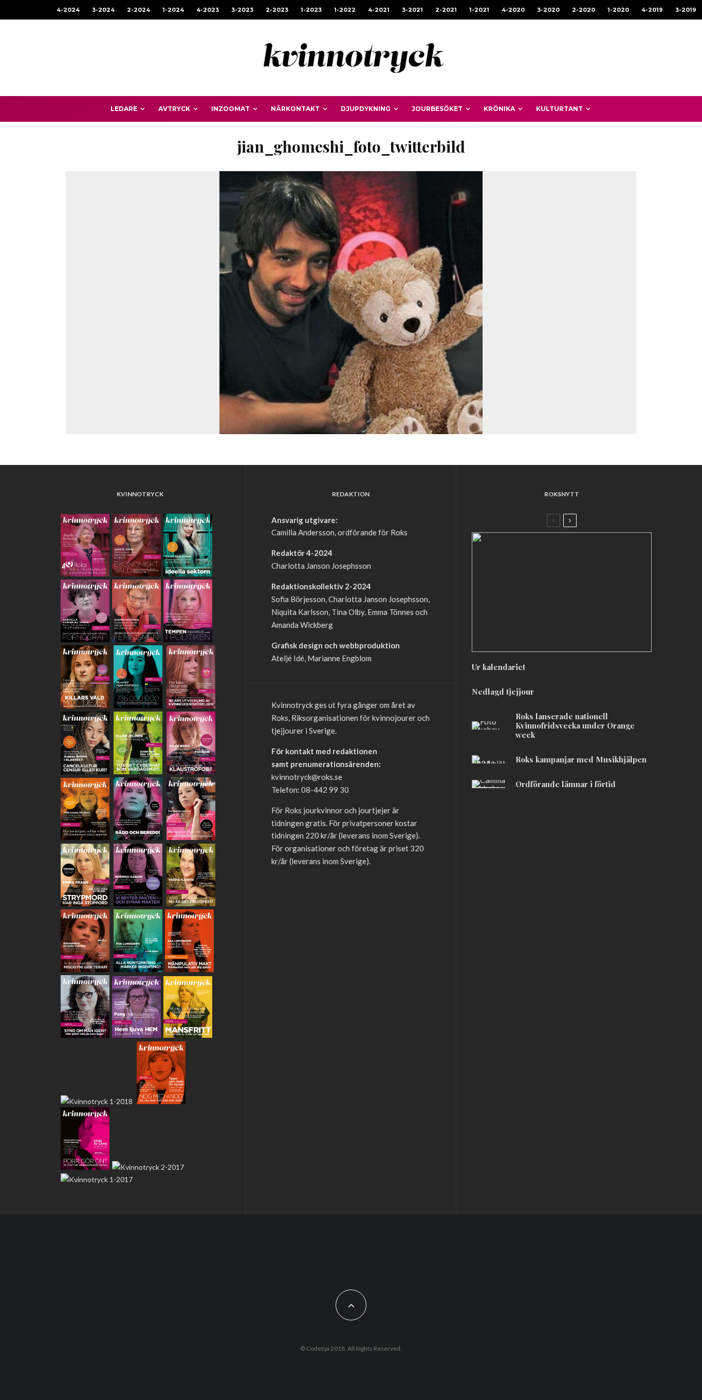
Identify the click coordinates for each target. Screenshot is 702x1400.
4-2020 (513, 9)
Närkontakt (295, 109)
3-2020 (548, 9)
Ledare (123, 109)
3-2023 (242, 9)
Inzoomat (230, 109)
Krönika (499, 109)
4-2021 (379, 9)
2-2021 (446, 9)
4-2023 (207, 9)
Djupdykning (366, 109)
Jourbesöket (437, 109)
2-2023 (277, 9)
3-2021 (412, 9)
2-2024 (138, 9)
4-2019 (652, 9)
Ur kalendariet (498, 666)
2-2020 (583, 9)
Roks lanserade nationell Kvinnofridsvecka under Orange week (575, 725)
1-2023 (311, 9)
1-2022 (345, 9)
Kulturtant (559, 109)
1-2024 (173, 9)
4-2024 (68, 9)
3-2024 (103, 9)
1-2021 (479, 9)
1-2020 (618, 9)
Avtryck (174, 109)
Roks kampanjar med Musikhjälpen (580, 759)
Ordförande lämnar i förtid (565, 784)
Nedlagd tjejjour (503, 691)
